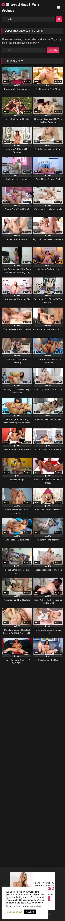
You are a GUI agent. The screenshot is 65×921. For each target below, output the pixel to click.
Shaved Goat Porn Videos (21, 7)
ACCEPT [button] (30, 912)
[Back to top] (55, 912)
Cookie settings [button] (14, 912)
